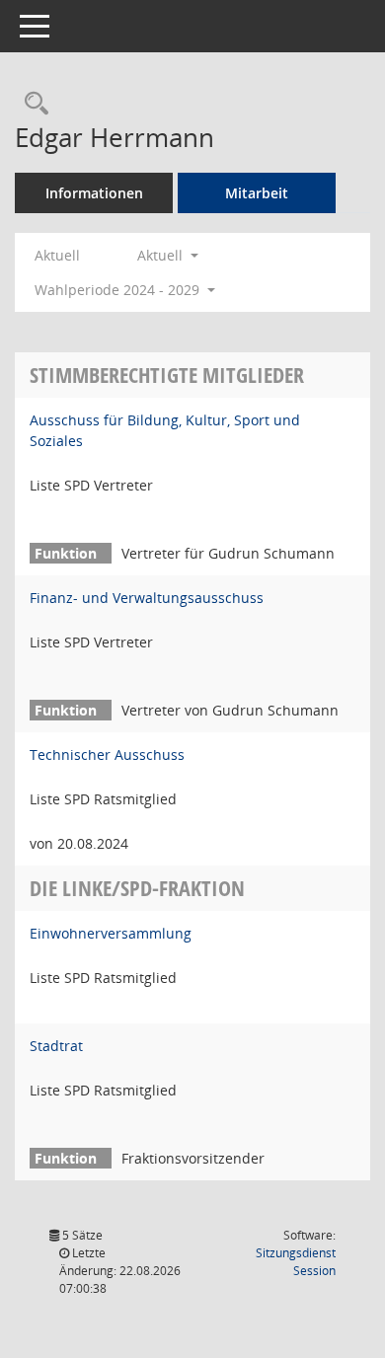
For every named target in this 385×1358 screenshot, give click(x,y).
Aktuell (57, 255)
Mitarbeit (256, 193)
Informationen (94, 193)
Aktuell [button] (162, 255)
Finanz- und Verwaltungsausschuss (147, 597)
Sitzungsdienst (296, 1262)
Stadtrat (56, 1045)
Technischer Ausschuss (107, 754)
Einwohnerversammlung (111, 933)
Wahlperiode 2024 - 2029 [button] (119, 289)
